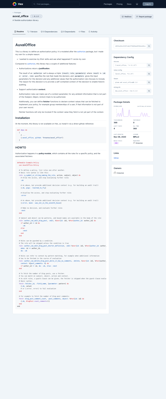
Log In (148, 4)
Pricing (119, 4)
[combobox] (55, 4)
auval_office (20, 16)
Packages (108, 4)
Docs (129, 4)
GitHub (116, 158)
